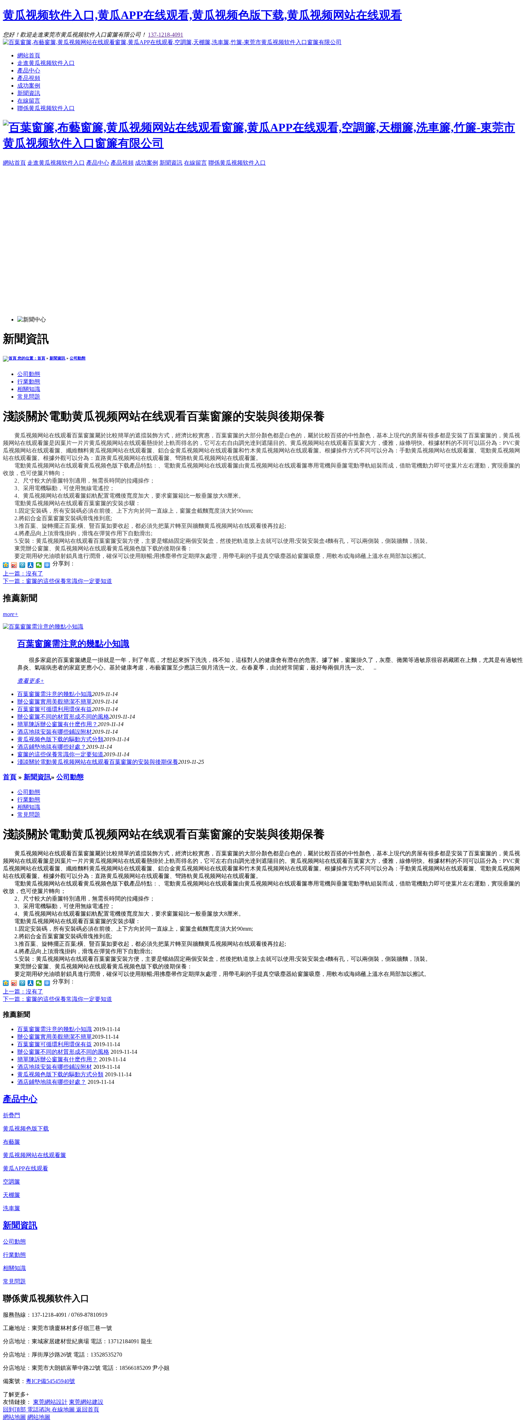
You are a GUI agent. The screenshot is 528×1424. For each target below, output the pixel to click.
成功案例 (28, 86)
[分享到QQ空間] (6, 565)
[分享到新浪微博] (14, 565)
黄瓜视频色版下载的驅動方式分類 (60, 739)
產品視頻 (28, 78)
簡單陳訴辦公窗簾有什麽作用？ (57, 1059)
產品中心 (28, 70)
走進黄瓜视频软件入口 (46, 63)
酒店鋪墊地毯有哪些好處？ (51, 747)
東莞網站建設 (86, 1402)
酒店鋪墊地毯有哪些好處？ (51, 1082)
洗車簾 (11, 1208)
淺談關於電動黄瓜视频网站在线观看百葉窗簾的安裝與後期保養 (97, 762)
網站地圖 (14, 1417)
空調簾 (11, 1182)
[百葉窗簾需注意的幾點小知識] (43, 627)
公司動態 (77, 358)
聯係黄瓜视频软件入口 (46, 108)
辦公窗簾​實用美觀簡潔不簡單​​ (54, 702)
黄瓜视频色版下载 (26, 1128)
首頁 (10, 777)
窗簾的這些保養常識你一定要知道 (60, 754)
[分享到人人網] (31, 565)
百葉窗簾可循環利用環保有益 (54, 709)
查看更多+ (30, 681)
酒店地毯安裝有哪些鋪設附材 (54, 732)
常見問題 (28, 397)
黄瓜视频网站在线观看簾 (34, 1155)
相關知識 (28, 389)
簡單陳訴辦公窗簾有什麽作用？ (57, 724)
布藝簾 (11, 1142)
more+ (10, 614)
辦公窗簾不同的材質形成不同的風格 (63, 717)
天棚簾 (11, 1195)
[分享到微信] (39, 565)
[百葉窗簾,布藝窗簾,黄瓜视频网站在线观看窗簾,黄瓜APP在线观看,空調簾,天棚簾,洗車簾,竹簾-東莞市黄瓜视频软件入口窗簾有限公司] (172, 42)
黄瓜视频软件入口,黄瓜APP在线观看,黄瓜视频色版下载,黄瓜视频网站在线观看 (202, 15)
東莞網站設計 (50, 1402)
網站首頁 (28, 55)
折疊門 (11, 1115)
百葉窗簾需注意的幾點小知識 (73, 643)
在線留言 (28, 101)
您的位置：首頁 (31, 358)
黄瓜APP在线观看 (25, 1168)
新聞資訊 (28, 93)
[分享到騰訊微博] (22, 565)
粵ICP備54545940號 (50, 1381)
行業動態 (28, 382)
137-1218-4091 (165, 35)
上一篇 (23, 573)
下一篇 (57, 581)
